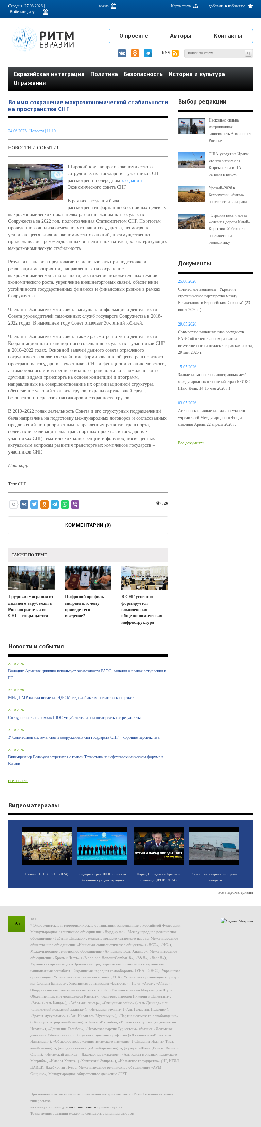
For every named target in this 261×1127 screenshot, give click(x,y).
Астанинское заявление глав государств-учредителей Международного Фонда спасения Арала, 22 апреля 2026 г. (212, 417)
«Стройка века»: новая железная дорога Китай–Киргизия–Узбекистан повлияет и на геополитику (229, 229)
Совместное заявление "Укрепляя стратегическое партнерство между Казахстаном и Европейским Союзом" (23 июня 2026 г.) (214, 299)
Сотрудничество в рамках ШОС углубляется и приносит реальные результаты (74, 717)
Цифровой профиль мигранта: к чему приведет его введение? (84, 606)
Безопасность (143, 74)
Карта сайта (181, 6)
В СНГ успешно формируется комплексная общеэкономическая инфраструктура (141, 609)
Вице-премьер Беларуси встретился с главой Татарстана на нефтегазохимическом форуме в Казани (85, 760)
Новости (37, 131)
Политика (104, 74)
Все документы (191, 443)
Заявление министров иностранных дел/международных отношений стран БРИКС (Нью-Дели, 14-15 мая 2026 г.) (214, 381)
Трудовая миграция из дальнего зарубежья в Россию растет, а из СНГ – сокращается (30, 606)
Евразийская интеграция (49, 74)
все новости (18, 780)
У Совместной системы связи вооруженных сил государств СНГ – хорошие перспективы (84, 737)
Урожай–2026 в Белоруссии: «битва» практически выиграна (228, 195)
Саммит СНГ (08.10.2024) (46, 874)
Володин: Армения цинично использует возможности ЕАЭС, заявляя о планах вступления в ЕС (87, 674)
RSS (167, 52)
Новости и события (34, 147)
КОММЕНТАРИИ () (88, 525)
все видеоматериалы (235, 892)
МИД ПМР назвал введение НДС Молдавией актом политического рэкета (71, 697)
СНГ (22, 484)
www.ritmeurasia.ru (81, 1107)
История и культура (196, 74)
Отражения (30, 83)
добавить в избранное (227, 6)
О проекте (133, 35)
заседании (131, 180)
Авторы (181, 35)
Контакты (227, 35)
